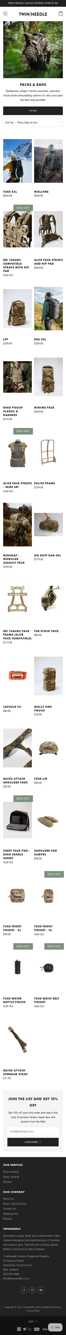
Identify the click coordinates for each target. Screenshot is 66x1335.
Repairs (7, 1181)
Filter (33, 110)
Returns (7, 1218)
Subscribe (31, 1142)
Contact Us (9, 1208)
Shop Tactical (11, 1176)
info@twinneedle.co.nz (16, 1278)
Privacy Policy (33, 1311)
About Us (8, 1198)
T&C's (38, 1307)
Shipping (47, 1307)
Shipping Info (10, 1213)
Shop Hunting (11, 1171)
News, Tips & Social (14, 1203)
